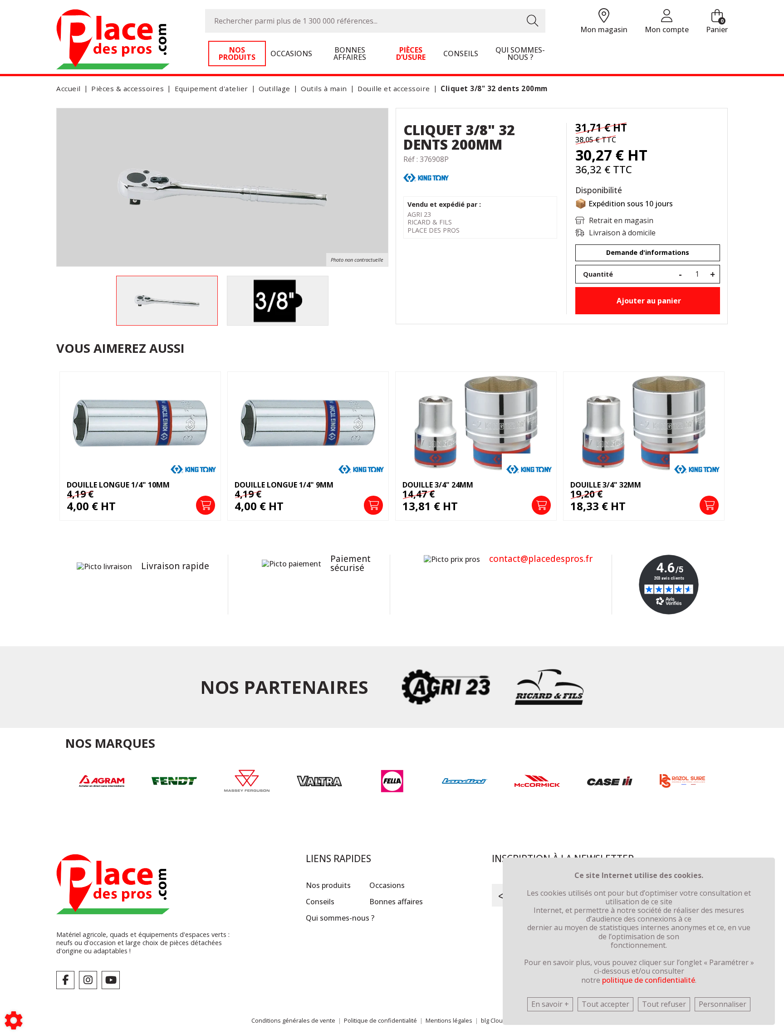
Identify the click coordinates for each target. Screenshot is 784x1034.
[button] (492, 88)
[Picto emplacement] (603, 16)
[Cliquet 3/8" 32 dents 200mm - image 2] (277, 301)
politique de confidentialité (648, 980)
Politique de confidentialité (380, 1020)
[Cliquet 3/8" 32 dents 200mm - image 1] (167, 301)
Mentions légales (449, 1020)
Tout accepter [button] (605, 1004)
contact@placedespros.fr (541, 559)
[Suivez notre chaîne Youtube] (111, 980)
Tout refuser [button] (664, 1004)
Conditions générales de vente (293, 1020)
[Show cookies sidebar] (14, 1020)
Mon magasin (603, 29)
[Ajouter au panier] (205, 505)
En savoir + (550, 1004)
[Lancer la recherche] (532, 21)
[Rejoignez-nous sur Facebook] (65, 980)
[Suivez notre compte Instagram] (88, 980)
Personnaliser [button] (722, 1004)
